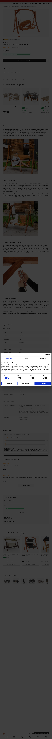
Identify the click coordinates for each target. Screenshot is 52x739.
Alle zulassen (42, 383)
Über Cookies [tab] (43, 358)
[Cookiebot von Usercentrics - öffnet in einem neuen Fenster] (45, 355)
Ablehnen (9, 383)
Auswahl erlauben (26, 383)
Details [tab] (26, 358)
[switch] (19, 378)
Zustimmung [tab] (9, 358)
